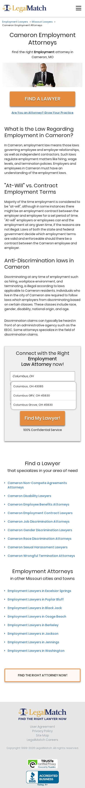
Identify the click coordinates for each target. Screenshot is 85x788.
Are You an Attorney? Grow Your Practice (42, 113)
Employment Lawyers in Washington (36, 651)
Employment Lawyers (15, 21)
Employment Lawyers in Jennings (33, 642)
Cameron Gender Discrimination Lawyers (40, 530)
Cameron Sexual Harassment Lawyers (38, 547)
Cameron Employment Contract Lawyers (40, 513)
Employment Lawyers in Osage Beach (37, 616)
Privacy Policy (42, 731)
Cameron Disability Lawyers (29, 496)
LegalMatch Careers (42, 740)
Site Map (42, 735)
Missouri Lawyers (42, 21)
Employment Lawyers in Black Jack (35, 608)
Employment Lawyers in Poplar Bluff (36, 599)
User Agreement (42, 726)
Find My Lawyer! (42, 418)
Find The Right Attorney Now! (42, 675)
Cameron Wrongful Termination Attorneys (41, 556)
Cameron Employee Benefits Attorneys (38, 504)
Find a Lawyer (42, 98)
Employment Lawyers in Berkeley (33, 625)
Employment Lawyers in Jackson (33, 633)
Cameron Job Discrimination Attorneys (39, 521)
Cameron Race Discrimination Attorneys (39, 538)
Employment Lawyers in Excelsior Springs (39, 591)
